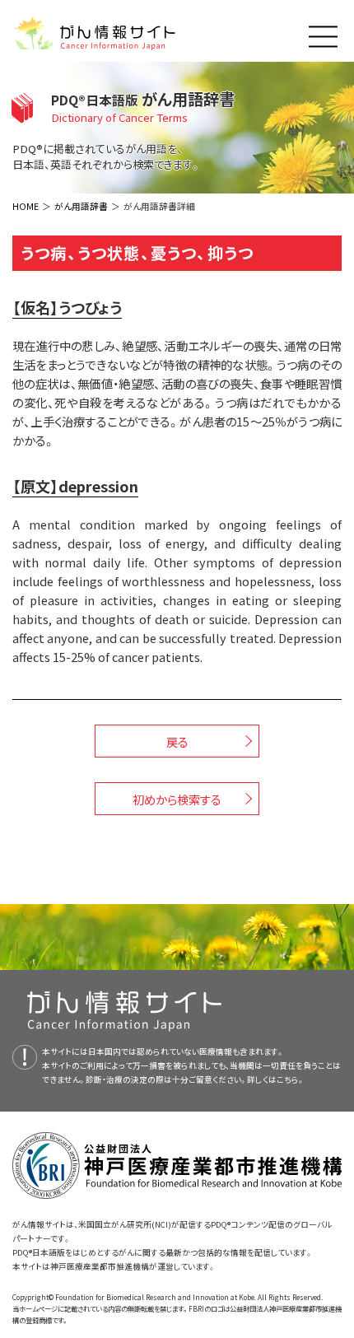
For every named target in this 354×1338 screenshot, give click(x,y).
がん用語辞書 (81, 205)
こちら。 (291, 1079)
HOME (25, 205)
